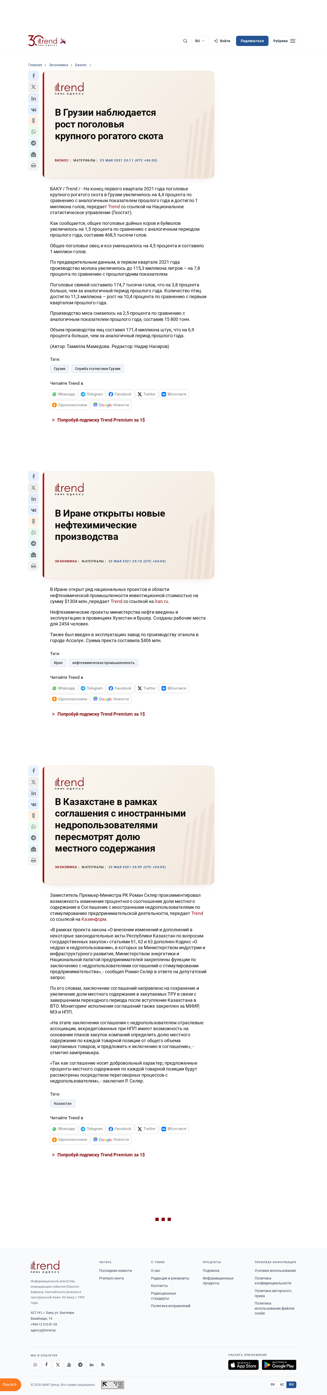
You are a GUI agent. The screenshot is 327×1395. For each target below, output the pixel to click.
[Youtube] (69, 1364)
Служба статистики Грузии (97, 369)
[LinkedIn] (91, 1364)
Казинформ (93, 919)
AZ (282, 1384)
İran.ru (161, 601)
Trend (114, 206)
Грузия (59, 369)
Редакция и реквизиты (170, 1278)
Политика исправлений (170, 1306)
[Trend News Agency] (45, 1267)
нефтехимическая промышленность (103, 663)
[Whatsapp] (35, 1364)
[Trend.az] (47, 40)
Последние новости (115, 1271)
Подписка (211, 1271)
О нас (155, 1271)
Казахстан (63, 1103)
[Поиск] (185, 41)
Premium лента (111, 1278)
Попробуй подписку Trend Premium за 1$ (100, 420)
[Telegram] (80, 1364)
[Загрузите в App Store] (243, 1365)
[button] (33, 76)
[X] (57, 1364)
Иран (58, 663)
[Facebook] (46, 1364)
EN (273, 1384)
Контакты (159, 1286)
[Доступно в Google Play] (279, 1365)
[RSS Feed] (102, 1364)
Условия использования (275, 1271)
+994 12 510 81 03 (44, 1324)
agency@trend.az (43, 1330)
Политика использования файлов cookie (274, 1308)
